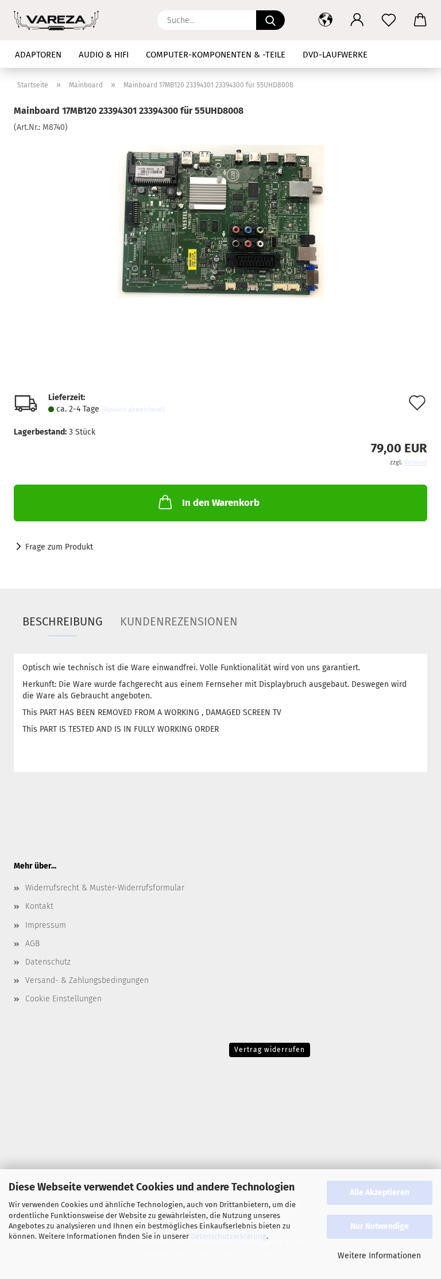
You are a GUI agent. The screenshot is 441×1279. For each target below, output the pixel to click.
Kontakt (39, 906)
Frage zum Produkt (59, 547)
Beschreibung (62, 621)
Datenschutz (48, 962)
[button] (325, 20)
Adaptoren (38, 54)
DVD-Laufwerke (335, 54)
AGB (32, 943)
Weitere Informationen (379, 1256)
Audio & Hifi (104, 54)
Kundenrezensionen (179, 621)
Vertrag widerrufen (269, 1050)
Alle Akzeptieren (379, 1192)
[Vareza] (60, 20)
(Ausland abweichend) (133, 409)
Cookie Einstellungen (63, 999)
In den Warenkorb (221, 503)
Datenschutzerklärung (228, 1236)
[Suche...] (270, 20)
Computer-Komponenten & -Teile (215, 54)
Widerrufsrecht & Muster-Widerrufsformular (104, 888)
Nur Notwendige (379, 1226)
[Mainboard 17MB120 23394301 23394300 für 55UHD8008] (221, 219)
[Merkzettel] (388, 20)
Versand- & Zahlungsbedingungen (87, 980)
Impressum (45, 925)
